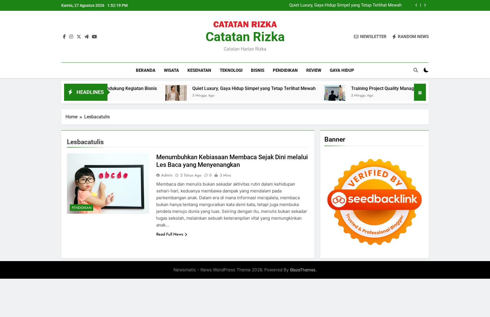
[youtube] (94, 36)
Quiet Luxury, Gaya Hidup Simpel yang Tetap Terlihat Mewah (345, 5)
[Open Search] (415, 70)
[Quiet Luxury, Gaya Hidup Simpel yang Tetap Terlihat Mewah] (164, 95)
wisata (171, 70)
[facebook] (64, 36)
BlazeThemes (303, 269)
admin (167, 175)
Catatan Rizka (245, 36)
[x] (79, 36)
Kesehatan (199, 70)
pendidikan (285, 70)
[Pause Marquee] (420, 92)
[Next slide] (425, 5)
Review (313, 70)
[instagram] (71, 36)
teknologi (231, 70)
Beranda (145, 70)
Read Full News (169, 234)
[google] (86, 36)
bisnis (257, 70)
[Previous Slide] (416, 5)
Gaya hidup (342, 70)
